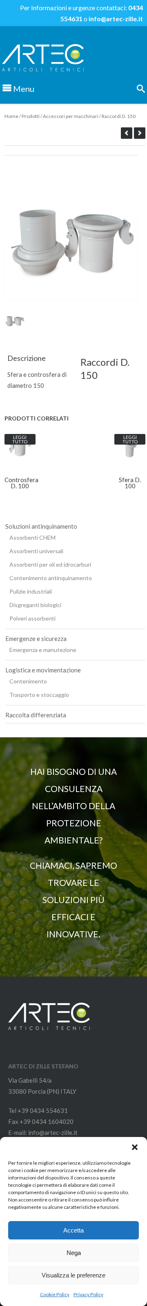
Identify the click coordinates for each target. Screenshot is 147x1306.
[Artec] (43, 72)
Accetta (73, 1230)
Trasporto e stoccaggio (39, 694)
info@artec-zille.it (116, 18)
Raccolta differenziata (35, 715)
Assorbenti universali (36, 550)
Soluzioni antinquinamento (41, 526)
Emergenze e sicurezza (36, 638)
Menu (23, 88)
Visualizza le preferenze (73, 1275)
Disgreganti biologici (35, 604)
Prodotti (31, 116)
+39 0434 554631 (43, 1110)
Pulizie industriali (30, 591)
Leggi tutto (19, 439)
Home (11, 116)
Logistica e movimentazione (43, 670)
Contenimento (28, 681)
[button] (135, 1147)
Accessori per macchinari (70, 116)
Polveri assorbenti (32, 618)
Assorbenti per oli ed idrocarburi (50, 564)
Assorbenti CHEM (32, 537)
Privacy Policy (88, 1294)
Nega (74, 1252)
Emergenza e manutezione (42, 649)
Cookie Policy (54, 1294)
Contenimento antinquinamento (50, 577)
